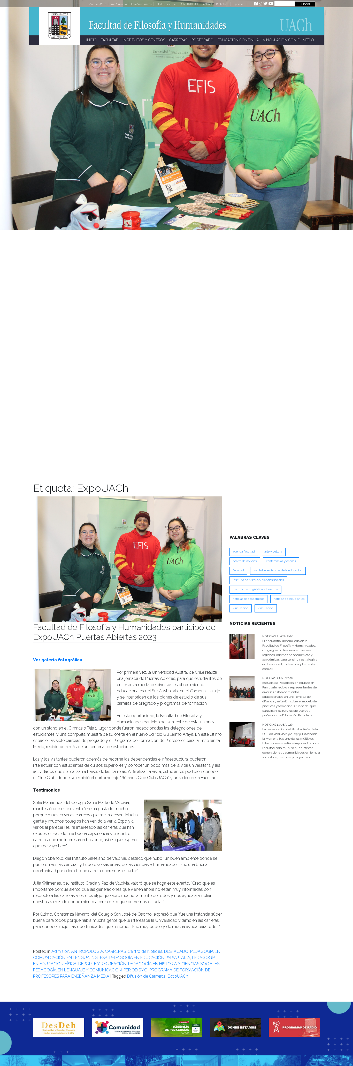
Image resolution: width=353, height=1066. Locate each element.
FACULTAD (110, 40)
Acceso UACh (97, 4)
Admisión (60, 951)
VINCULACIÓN (265, 608)
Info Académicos (141, 4)
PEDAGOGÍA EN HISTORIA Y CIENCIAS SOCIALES (173, 963)
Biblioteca (222, 4)
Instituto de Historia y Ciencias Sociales (258, 580)
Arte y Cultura (273, 551)
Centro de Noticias (145, 951)
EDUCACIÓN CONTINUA (238, 40)
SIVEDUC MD (189, 4)
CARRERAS (178, 40)
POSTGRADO (202, 40)
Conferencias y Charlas (281, 561)
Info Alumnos (118, 4)
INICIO (91, 40)
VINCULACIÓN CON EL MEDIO (288, 40)
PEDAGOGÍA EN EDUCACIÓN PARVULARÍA (149, 957)
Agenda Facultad (244, 551)
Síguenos (238, 4)
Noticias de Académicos (248, 599)
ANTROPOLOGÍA (87, 951)
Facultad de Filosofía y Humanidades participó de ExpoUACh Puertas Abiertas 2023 (124, 632)
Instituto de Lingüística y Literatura (255, 589)
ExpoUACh (177, 976)
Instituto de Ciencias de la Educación (278, 570)
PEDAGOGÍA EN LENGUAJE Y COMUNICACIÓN (77, 970)
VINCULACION (240, 608)
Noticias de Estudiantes (289, 599)
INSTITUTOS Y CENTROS (144, 40)
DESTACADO (176, 951)
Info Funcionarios (166, 4)
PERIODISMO (136, 970)
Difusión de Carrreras (146, 976)
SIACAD (207, 4)
